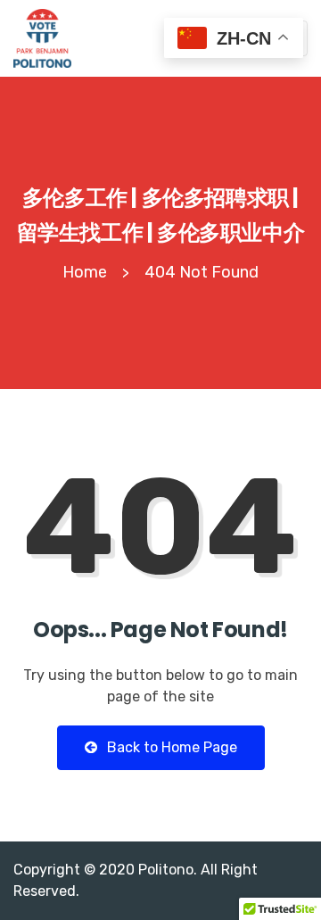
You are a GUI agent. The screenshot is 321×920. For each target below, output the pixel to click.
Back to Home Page (170, 747)
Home (84, 272)
